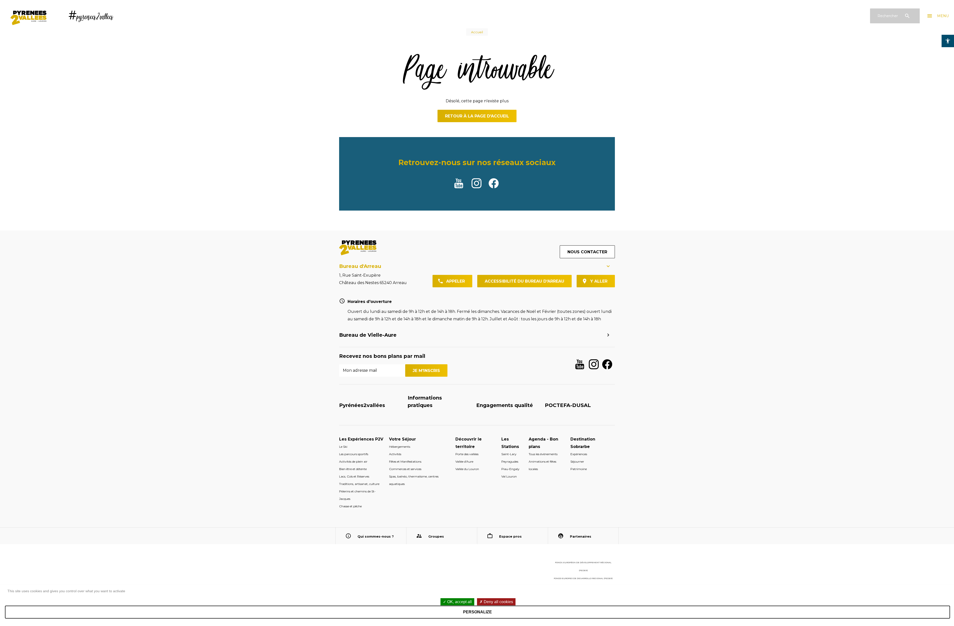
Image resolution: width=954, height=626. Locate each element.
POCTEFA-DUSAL (568, 405)
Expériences (578, 454)
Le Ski (343, 446)
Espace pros (510, 536)
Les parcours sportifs (353, 454)
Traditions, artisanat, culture (359, 484)
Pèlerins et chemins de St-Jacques (357, 495)
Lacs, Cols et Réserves (354, 476)
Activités (395, 454)
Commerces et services (405, 469)
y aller (598, 281)
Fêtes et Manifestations (405, 461)
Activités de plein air (353, 461)
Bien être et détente (353, 469)
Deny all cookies (498, 602)
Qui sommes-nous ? (376, 536)
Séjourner (577, 461)
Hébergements (399, 446)
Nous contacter (587, 252)
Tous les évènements (543, 454)
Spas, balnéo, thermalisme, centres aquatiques (413, 480)
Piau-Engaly (510, 469)
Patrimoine (578, 469)
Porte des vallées (466, 454)
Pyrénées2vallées (362, 405)
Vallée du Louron (467, 469)
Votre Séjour (402, 439)
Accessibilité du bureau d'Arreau (524, 281)
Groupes (436, 536)
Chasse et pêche (350, 506)
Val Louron (509, 476)
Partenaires (580, 536)
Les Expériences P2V (361, 439)
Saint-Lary (509, 454)
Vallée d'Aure (464, 461)
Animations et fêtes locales (542, 465)
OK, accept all (459, 602)
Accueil (477, 32)
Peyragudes (509, 461)
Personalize (477, 612)
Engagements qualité (504, 405)
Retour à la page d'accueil (477, 116)
